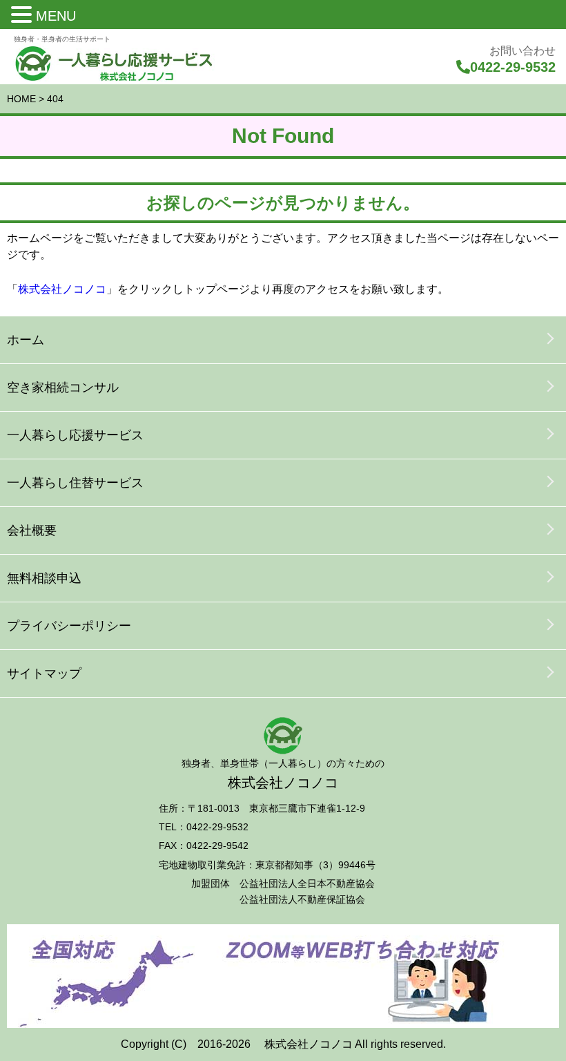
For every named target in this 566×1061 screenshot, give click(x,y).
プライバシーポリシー (69, 626)
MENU (56, 15)
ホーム (25, 340)
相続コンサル (63, 387)
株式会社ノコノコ (62, 289)
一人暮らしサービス (75, 483)
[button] (23, 15)
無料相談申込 (44, 578)
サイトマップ (44, 673)
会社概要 (32, 530)
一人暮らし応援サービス (75, 435)
